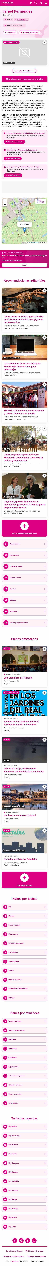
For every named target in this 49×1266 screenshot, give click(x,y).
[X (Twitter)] (34, 1240)
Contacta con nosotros (36, 1256)
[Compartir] (40, 3)
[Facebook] (27, 1240)
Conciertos (9, 63)
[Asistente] (31, 3)
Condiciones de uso (14, 1251)
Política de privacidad (34, 1251)
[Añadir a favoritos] (44, 42)
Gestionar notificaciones (13, 1256)
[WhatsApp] (14, 1240)
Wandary (15, 1261)
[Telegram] (21, 1240)
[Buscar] (35, 3)
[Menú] (46, 3)
